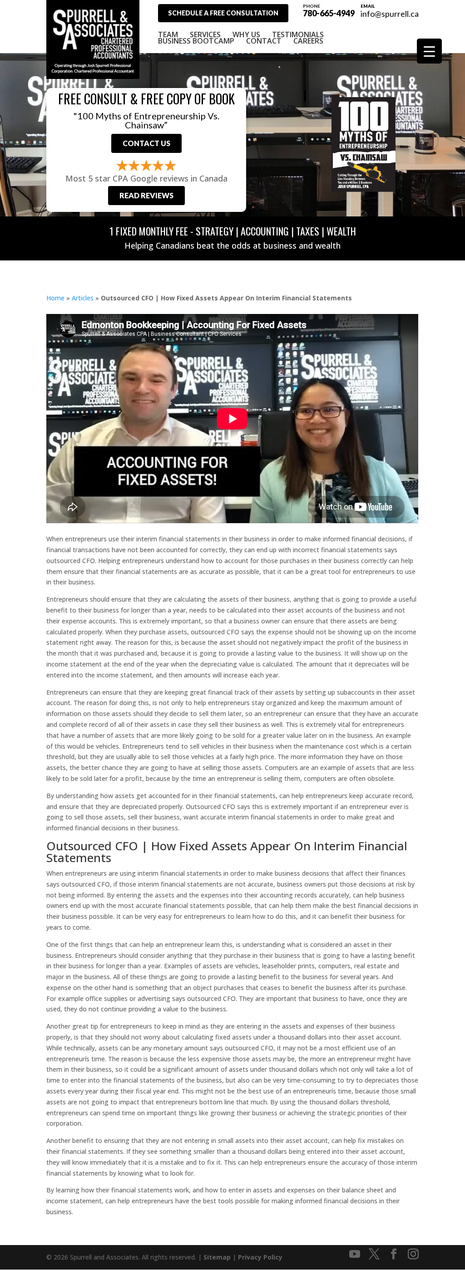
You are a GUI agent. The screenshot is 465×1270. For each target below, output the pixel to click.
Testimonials (298, 34)
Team (168, 34)
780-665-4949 (329, 10)
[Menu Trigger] (429, 51)
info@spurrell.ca (390, 14)
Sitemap (217, 1257)
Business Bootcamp (196, 41)
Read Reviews (146, 195)
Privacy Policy (260, 1257)
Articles (83, 298)
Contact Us (146, 143)
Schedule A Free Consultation (223, 13)
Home (55, 298)
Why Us (246, 34)
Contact (264, 41)
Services (205, 34)
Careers (308, 41)
